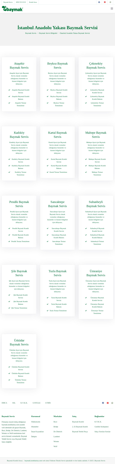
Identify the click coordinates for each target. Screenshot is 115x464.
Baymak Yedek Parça (80, 432)
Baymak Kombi (78, 422)
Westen (56, 441)
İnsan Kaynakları (37, 432)
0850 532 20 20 (21, 2)
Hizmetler (34, 427)
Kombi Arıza (33, 2)
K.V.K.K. (24, 403)
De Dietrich (58, 432)
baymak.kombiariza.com (10, 425)
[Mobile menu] (112, 8)
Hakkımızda (35, 422)
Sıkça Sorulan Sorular (102, 432)
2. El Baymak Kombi (80, 427)
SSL (13, 403)
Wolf (55, 446)
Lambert (57, 436)
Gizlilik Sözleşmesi (101, 427)
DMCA (4, 403)
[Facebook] (99, 2)
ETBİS (48, 403)
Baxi (55, 422)
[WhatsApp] (110, 2)
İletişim (34, 436)
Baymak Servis (8, 2)
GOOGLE (36, 403)
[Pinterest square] (104, 2)
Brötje (56, 427)
